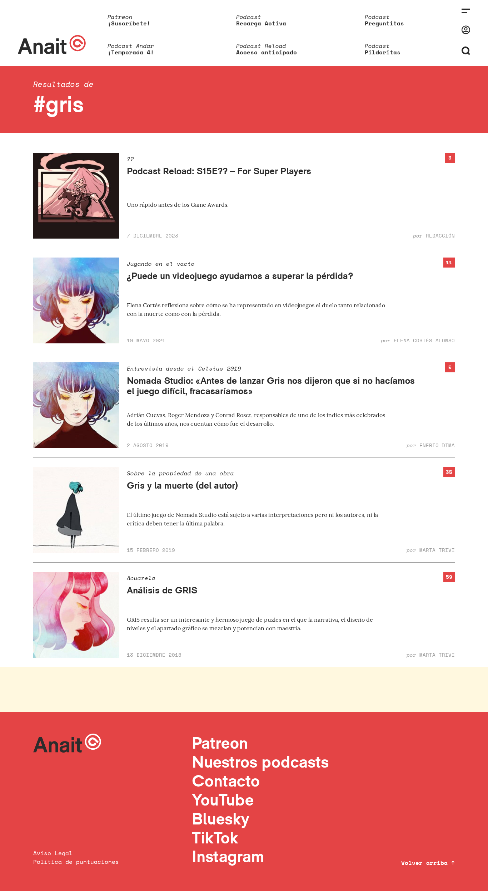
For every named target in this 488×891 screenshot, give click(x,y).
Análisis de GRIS (162, 590)
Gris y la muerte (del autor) (182, 485)
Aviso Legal (53, 853)
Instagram (228, 856)
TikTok (215, 837)
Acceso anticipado (266, 52)
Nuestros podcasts (260, 762)
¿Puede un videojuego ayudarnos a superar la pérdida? (240, 275)
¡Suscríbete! (129, 23)
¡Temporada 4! (131, 52)
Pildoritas (382, 52)
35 (449, 472)
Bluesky (220, 818)
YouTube (223, 799)
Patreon (220, 743)
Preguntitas (384, 23)
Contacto (226, 780)
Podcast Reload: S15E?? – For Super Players (219, 170)
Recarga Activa (261, 23)
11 (449, 262)
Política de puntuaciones (76, 861)
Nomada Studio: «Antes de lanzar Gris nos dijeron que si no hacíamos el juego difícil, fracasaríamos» (271, 385)
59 (449, 577)
